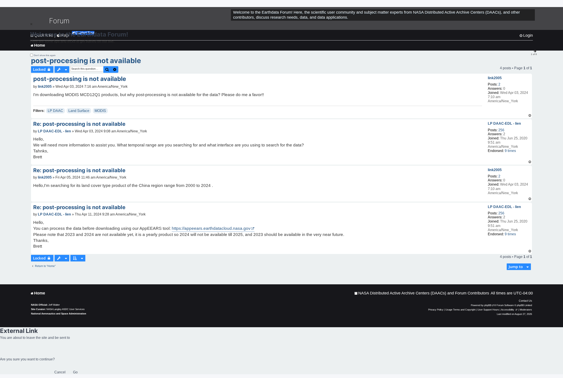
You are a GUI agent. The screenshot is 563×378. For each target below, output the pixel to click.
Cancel (60, 372)
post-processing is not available (86, 60)
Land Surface (78, 111)
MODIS (100, 111)
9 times (510, 151)
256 (501, 130)
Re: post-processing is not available (79, 124)
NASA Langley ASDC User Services (65, 309)
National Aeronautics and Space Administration (58, 313)
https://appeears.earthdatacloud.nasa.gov (211, 228)
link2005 (495, 78)
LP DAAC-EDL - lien (504, 123)
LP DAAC (55, 111)
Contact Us (525, 300)
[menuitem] (421, 293)
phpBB (487, 305)
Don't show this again (45, 55)
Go (75, 372)
